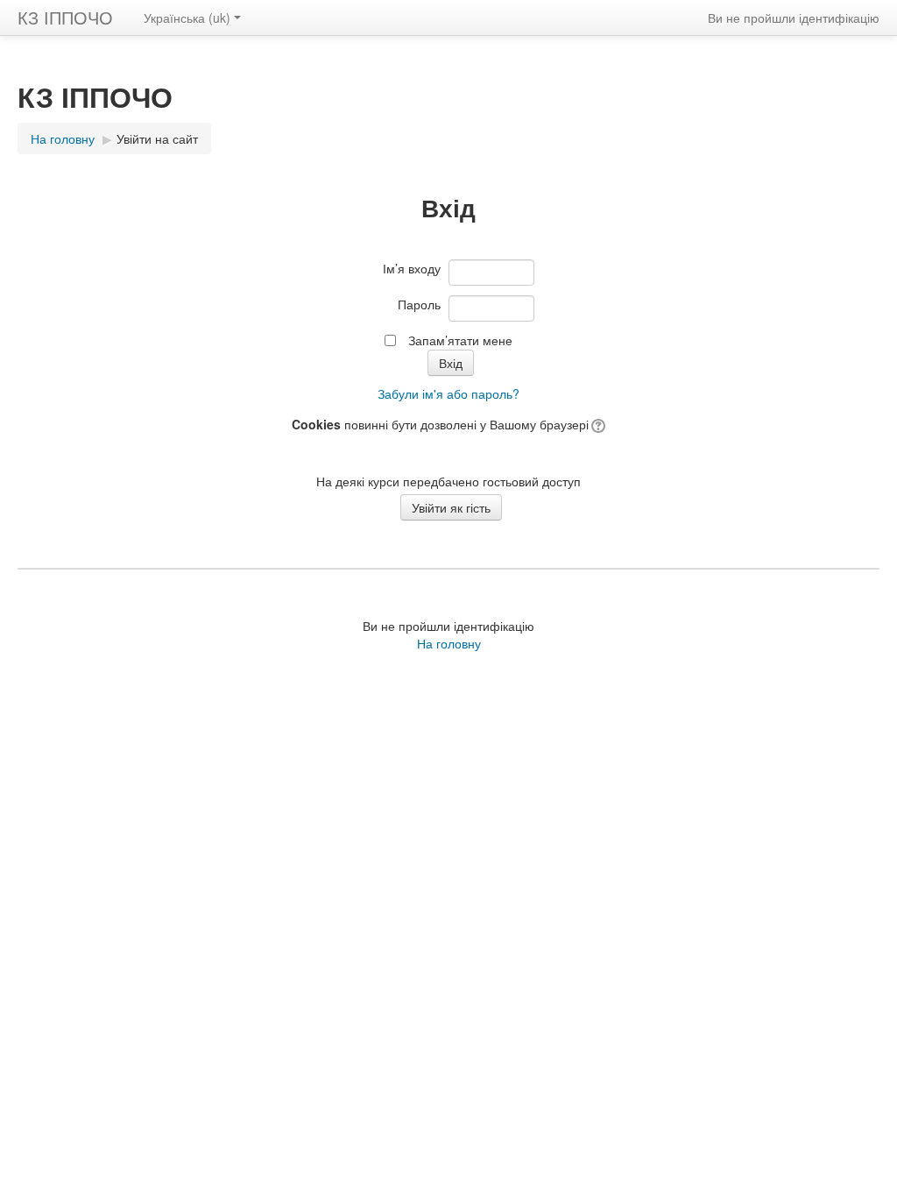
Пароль (419, 304)
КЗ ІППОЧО (65, 17)
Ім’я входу (412, 268)
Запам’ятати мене (460, 340)
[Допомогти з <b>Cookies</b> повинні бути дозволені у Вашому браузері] (597, 424)
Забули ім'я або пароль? (448, 393)
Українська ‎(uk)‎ (187, 17)
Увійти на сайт (157, 138)
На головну (449, 643)
